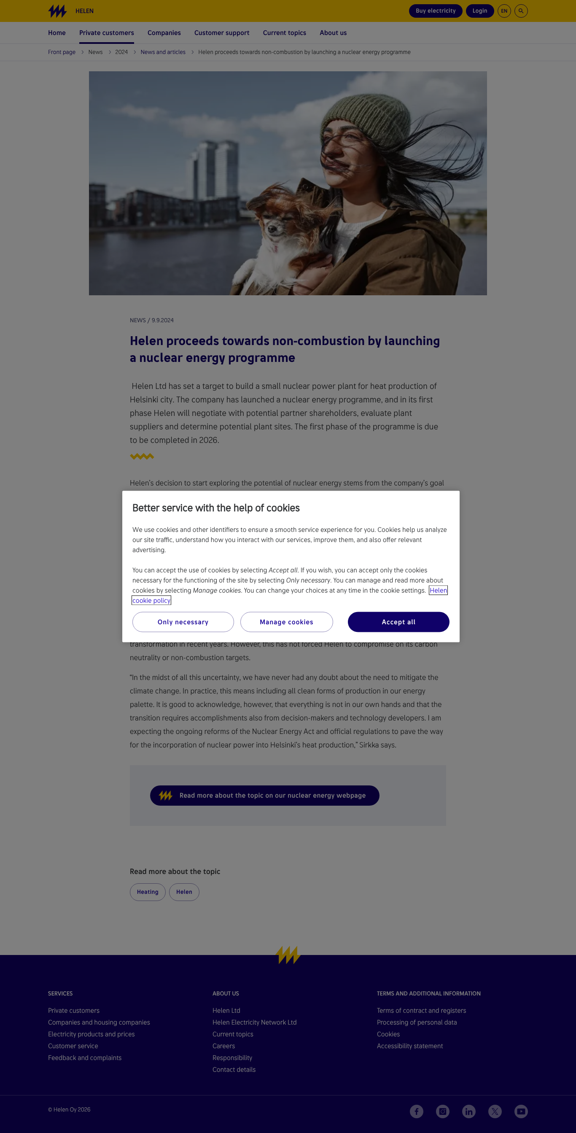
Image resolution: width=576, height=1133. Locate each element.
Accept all (398, 622)
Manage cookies (286, 622)
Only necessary (183, 622)
